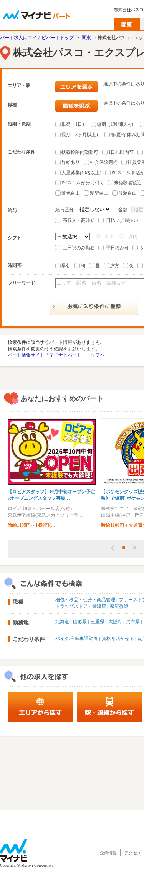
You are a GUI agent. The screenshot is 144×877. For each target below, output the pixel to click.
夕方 (114, 265)
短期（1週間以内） (116, 124)
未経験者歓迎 (128, 182)
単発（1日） (74, 124)
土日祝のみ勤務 (79, 247)
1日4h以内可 (121, 152)
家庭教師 (119, 606)
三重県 (97, 621)
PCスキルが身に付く (82, 182)
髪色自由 (70, 193)
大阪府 (115, 621)
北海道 (62, 621)
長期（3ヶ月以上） (81, 134)
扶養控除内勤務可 (79, 152)
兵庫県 (133, 621)
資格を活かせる (118, 638)
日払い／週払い (122, 220)
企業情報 (108, 852)
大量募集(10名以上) (81, 172)
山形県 (80, 621)
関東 (86, 37)
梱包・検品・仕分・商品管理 (85, 599)
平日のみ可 (117, 247)
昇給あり (70, 162)
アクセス (132, 852)
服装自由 (127, 193)
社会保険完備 (104, 162)
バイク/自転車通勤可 (76, 638)
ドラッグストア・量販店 (80, 606)
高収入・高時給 (79, 220)
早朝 (66, 265)
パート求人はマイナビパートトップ (37, 37)
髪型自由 (99, 193)
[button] (112, 548)
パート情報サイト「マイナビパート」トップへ (56, 355)
